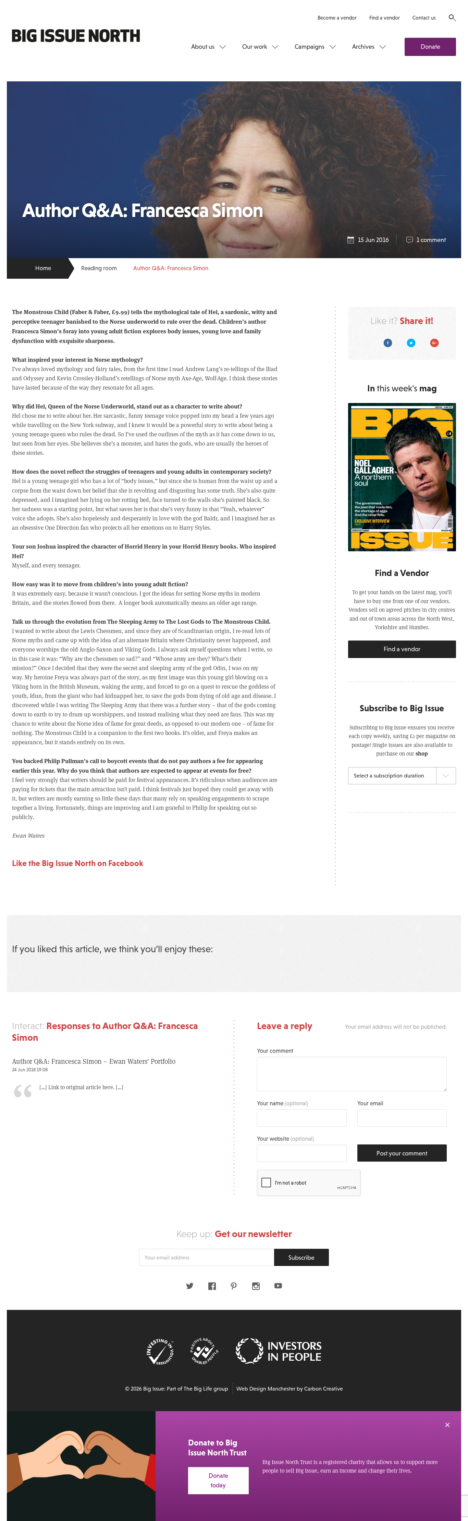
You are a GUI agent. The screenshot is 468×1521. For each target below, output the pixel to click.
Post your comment (402, 1153)
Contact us (424, 18)
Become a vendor (337, 18)
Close (447, 1424)
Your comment (275, 1051)
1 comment (431, 240)
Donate (430, 46)
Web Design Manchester (265, 1389)
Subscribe (301, 1257)
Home (43, 268)
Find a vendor (384, 18)
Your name (282, 1103)
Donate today (218, 1480)
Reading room (99, 268)
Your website (285, 1139)
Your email (370, 1103)
